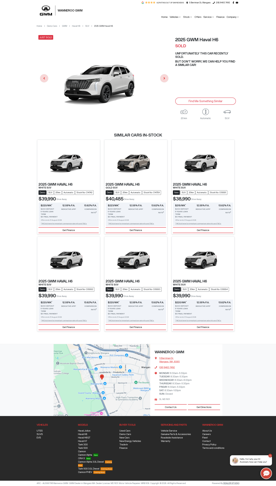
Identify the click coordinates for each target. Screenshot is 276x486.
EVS (39, 437)
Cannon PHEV (85, 472)
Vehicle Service (169, 431)
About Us (207, 431)
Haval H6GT (84, 437)
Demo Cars (52, 26)
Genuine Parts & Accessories (176, 434)
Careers (206, 434)
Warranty (165, 441)
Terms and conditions (213, 448)
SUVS (40, 434)
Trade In (123, 444)
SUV (87, 26)
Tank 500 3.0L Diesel (88, 468)
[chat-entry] (266, 473)
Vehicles (174, 17)
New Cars (124, 437)
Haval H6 (76, 26)
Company (231, 17)
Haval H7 (82, 441)
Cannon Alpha (85, 455)
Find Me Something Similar (206, 101)
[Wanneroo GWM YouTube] (237, 2)
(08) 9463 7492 (223, 3)
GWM (64, 26)
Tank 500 (83, 448)
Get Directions (204, 407)
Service (207, 17)
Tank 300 (83, 444)
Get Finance (68, 230)
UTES (40, 431)
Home (164, 17)
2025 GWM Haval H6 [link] (103, 26)
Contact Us (171, 407)
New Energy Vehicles (130, 441)
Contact (206, 441)
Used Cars (124, 431)
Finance (220, 17)
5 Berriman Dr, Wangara (199, 3)
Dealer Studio (231, 483)
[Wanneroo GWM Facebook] (234, 2)
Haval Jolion (84, 431)
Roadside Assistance (172, 437)
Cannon (82, 451)
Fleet (205, 437)
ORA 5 (81, 458)
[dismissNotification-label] (270, 455)
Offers (197, 17)
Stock (186, 17)
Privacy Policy (209, 444)
